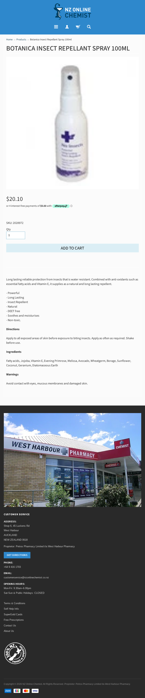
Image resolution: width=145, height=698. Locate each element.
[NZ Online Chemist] (72, 11)
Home (9, 39)
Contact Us (10, 625)
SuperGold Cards (13, 614)
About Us (9, 631)
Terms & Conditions (14, 603)
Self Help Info (11, 608)
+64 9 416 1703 (12, 567)
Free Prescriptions (14, 619)
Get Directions (17, 555)
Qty (8, 229)
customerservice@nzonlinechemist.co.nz (26, 577)
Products (21, 39)
